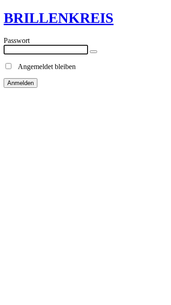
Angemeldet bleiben (44, 66)
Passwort (17, 40)
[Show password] (93, 51)
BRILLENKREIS (59, 18)
